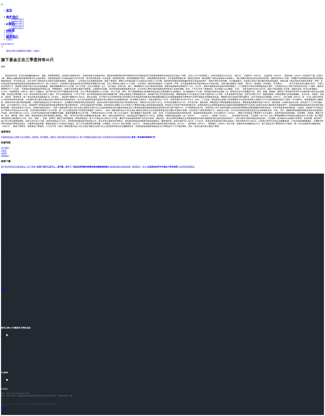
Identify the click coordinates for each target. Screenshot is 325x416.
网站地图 (4, 408)
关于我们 (12, 17)
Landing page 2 (17, 21)
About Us (10, 30)
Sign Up (10, 44)
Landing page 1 (17, 19)
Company (10, 35)
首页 (9, 10)
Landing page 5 (17, 28)
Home (8, 16)
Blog (8, 37)
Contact (9, 39)
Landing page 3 (17, 23)
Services (9, 32)
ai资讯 (10, 23)
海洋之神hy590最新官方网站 (18, 51)
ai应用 (3, 251)
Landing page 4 (17, 26)
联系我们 (12, 36)
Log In (3, 44)
